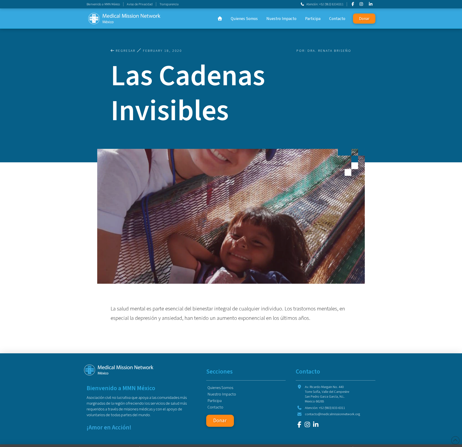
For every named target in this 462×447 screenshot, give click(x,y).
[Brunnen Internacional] (299, 424)
